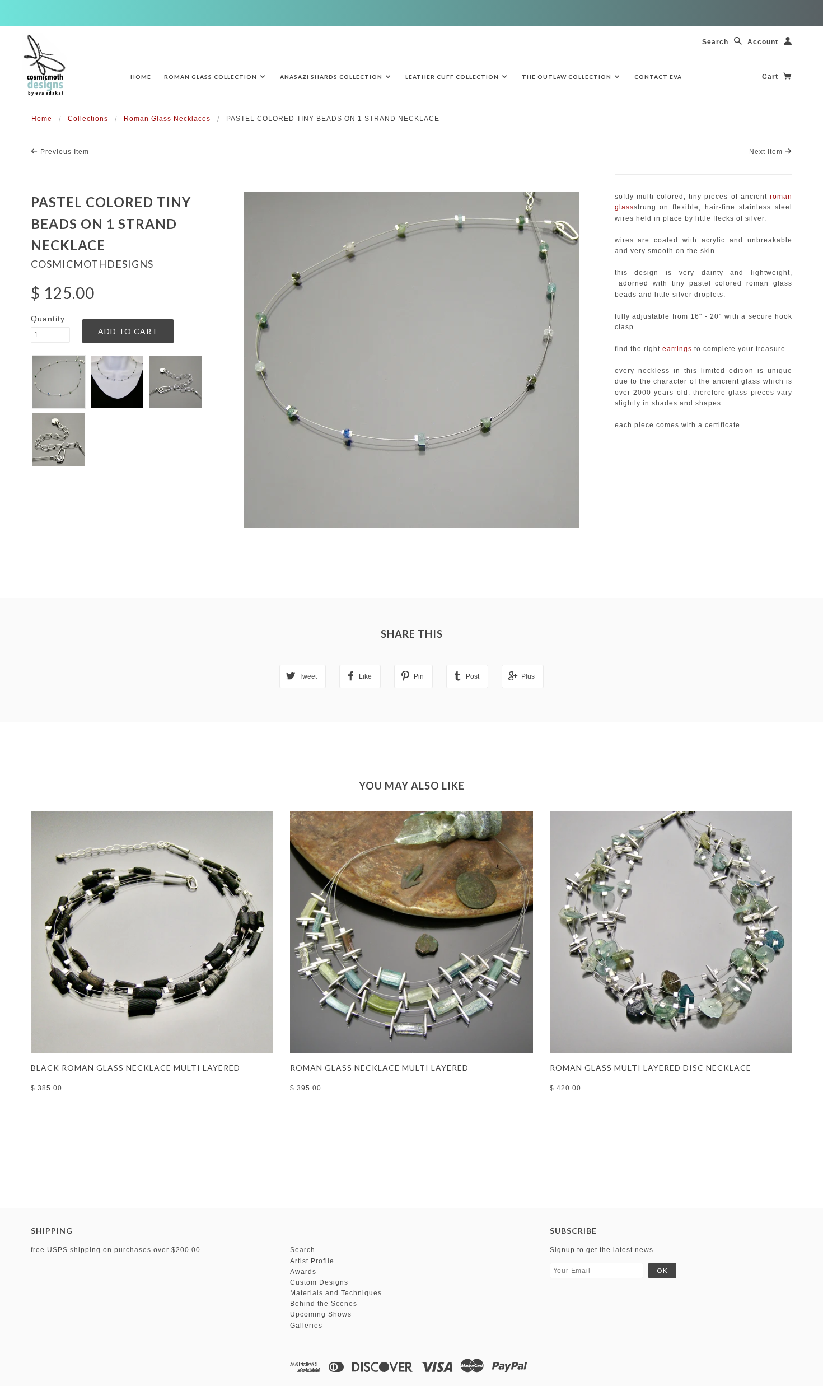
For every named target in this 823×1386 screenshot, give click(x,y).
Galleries (306, 1325)
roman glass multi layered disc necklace (650, 1067)
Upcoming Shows (321, 1314)
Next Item (767, 152)
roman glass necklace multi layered (379, 1067)
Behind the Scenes (323, 1304)
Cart (771, 77)
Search (715, 42)
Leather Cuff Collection (453, 76)
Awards (303, 1272)
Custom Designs (319, 1282)
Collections (88, 119)
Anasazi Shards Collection (332, 76)
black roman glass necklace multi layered (135, 1067)
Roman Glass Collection (211, 76)
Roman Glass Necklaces (167, 119)
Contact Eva (658, 76)
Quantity (48, 318)
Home (140, 76)
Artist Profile (312, 1261)
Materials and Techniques (336, 1293)
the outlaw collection (567, 76)
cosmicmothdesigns (92, 264)
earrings (677, 349)
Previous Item (63, 152)
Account (762, 42)
